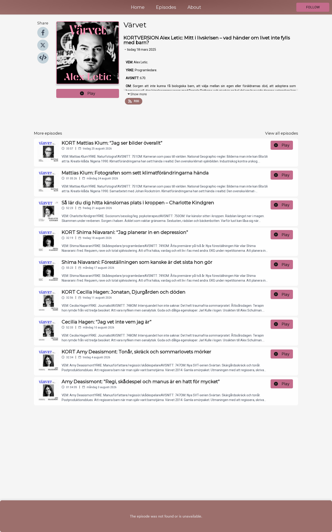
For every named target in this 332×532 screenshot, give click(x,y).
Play (91, 93)
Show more (138, 94)
